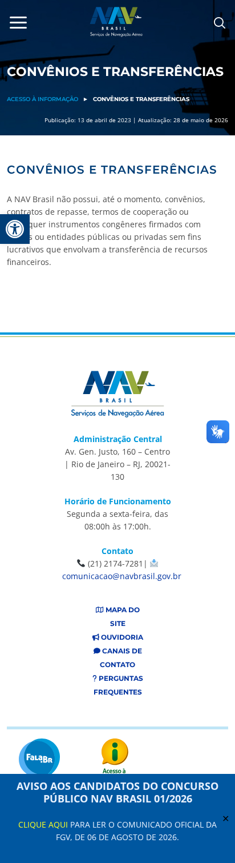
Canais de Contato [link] (121, 658)
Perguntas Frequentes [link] (118, 685)
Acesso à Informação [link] (42, 99)
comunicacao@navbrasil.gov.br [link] (121, 576)
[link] (15, 229)
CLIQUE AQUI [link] (43, 824)
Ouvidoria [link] (121, 637)
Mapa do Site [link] (122, 616)
